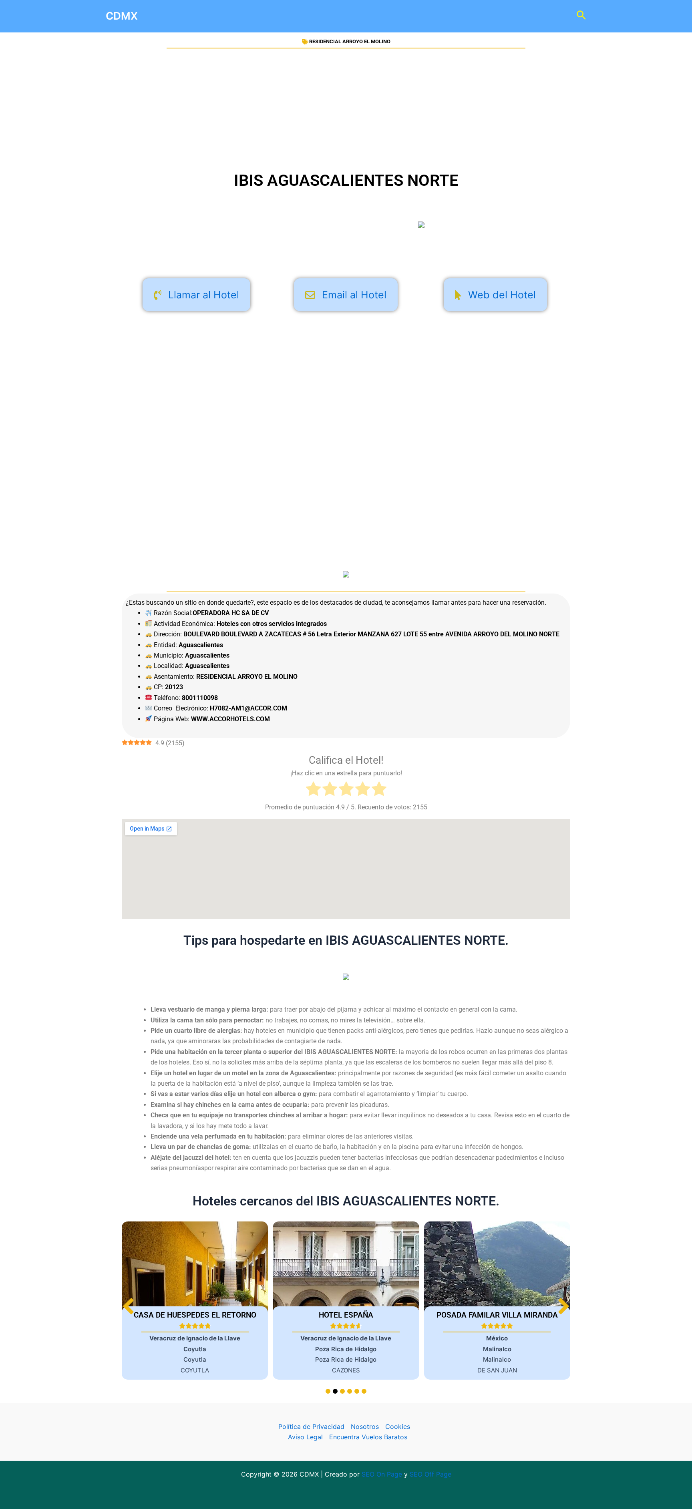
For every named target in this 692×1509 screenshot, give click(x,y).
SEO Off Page (430, 1474)
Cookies (397, 1426)
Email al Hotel (354, 295)
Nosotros (365, 1426)
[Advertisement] (346, 109)
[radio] (313, 790)
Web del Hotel (502, 295)
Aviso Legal (305, 1437)
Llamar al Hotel (203, 295)
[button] (564, 1306)
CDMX (122, 16)
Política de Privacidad (311, 1426)
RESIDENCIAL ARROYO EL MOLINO (349, 41)
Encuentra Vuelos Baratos (368, 1437)
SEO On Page (382, 1474)
